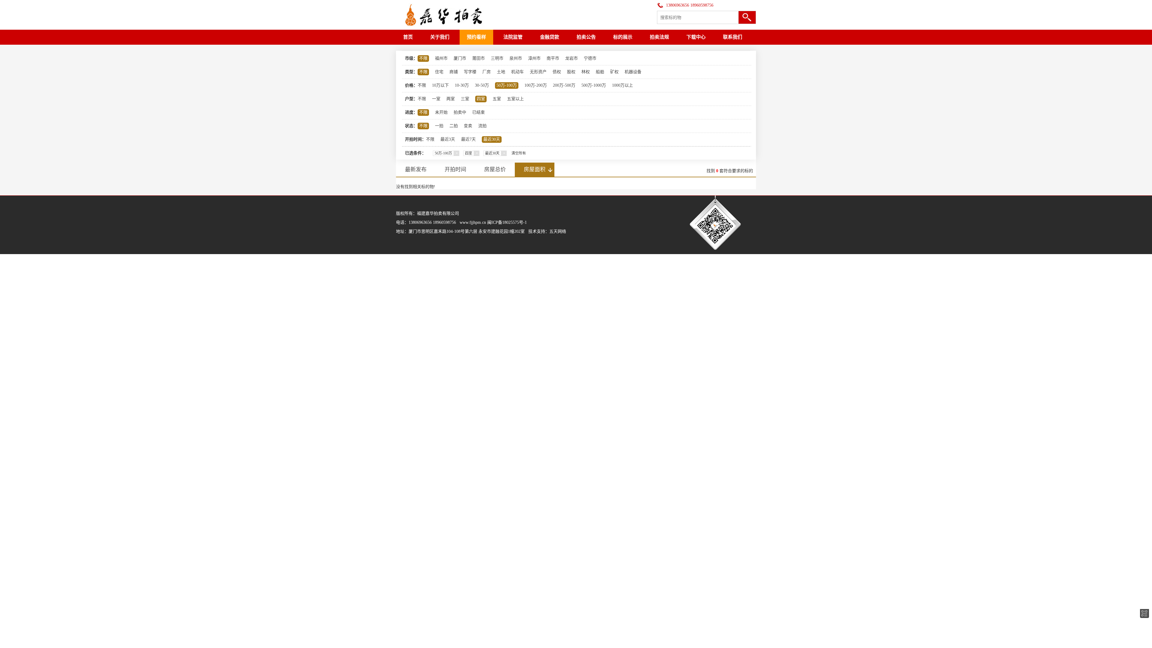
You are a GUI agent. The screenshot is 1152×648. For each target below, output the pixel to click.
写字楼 (470, 72)
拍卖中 (460, 112)
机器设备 (633, 72)
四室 (481, 99)
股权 (571, 72)
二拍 (453, 126)
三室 (465, 99)
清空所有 (519, 153)
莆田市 (478, 58)
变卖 (468, 126)
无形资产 (538, 72)
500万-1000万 (593, 85)
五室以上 (515, 99)
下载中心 (696, 37)
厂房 (486, 72)
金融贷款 (549, 37)
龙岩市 (571, 58)
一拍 (439, 126)
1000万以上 (622, 85)
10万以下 (440, 85)
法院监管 (513, 37)
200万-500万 (564, 85)
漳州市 (534, 58)
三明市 (497, 58)
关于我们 (439, 37)
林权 (585, 72)
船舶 (600, 72)
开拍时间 (455, 169)
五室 (497, 99)
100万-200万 (535, 85)
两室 (450, 99)
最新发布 (416, 169)
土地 (501, 72)
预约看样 (476, 37)
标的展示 (622, 37)
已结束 (478, 112)
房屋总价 (495, 169)
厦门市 (460, 58)
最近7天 (468, 139)
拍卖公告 (586, 37)
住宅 (439, 72)
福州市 (441, 58)
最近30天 (491, 139)
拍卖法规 (659, 37)
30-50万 (482, 85)
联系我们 (732, 37)
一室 (436, 99)
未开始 (441, 112)
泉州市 (515, 58)
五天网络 (557, 231)
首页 (408, 37)
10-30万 (462, 85)
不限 (423, 58)
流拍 (482, 126)
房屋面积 (534, 169)
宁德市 (590, 58)
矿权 (614, 72)
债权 (557, 72)
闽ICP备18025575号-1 (507, 222)
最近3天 (447, 139)
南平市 (553, 58)
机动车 (517, 72)
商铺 (453, 72)
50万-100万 (506, 85)
